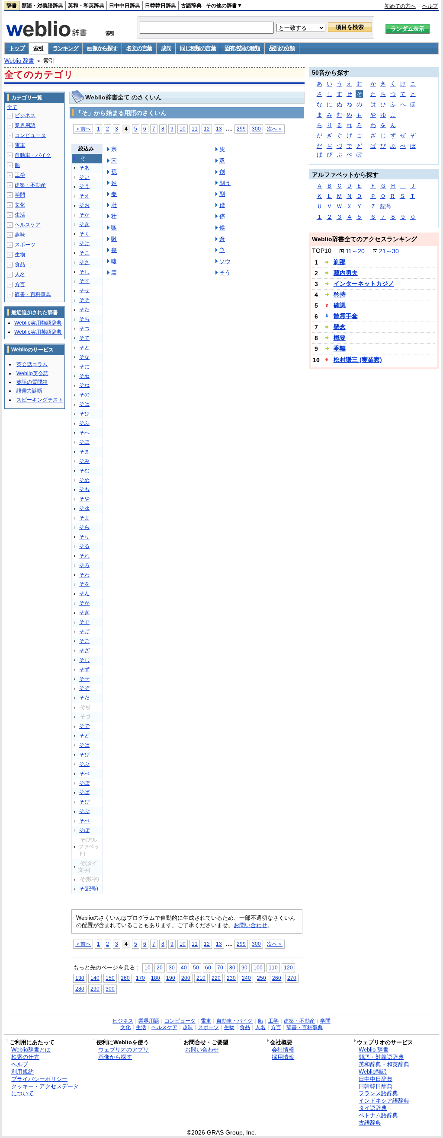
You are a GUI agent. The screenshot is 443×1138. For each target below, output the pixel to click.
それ (84, 556)
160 (125, 978)
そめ (84, 480)
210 (200, 978)
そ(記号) (88, 889)
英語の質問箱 (32, 382)
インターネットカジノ (364, 283)
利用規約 (22, 1071)
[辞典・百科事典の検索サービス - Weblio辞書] (46, 34)
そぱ (84, 792)
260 (276, 978)
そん (84, 593)
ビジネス (25, 115)
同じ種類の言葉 (197, 48)
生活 (20, 215)
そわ (84, 575)
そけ (84, 243)
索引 (38, 48)
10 (183, 128)
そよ (84, 518)
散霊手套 (346, 315)
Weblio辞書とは (31, 1049)
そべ (84, 774)
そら (84, 527)
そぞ (84, 688)
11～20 (355, 251)
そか (84, 215)
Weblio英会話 (32, 373)
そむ (84, 471)
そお (84, 205)
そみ (84, 461)
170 (140, 978)
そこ (84, 253)
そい (84, 177)
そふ (84, 423)
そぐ (84, 622)
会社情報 (283, 1049)
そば (84, 745)
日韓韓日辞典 (160, 5)
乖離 (340, 348)
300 (256, 128)
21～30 (389, 251)
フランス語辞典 (378, 1093)
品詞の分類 (282, 48)
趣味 (20, 235)
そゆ (84, 508)
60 (208, 967)
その (84, 395)
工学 (20, 175)
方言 (20, 284)
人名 (20, 274)
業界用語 (25, 125)
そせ (84, 290)
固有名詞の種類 (242, 48)
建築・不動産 (30, 185)
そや (84, 499)
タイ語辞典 (373, 1108)
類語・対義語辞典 (42, 5)
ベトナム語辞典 (378, 1115)
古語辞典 (191, 5)
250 (261, 978)
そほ (84, 442)
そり (84, 537)
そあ (84, 168)
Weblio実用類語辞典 (38, 323)
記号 (386, 206)
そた (84, 309)
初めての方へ (400, 6)
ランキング (65, 48)
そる (84, 546)
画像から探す (102, 48)
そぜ (84, 679)
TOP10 (321, 250)
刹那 (340, 261)
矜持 (340, 294)
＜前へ (83, 128)
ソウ (225, 261)
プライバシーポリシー (39, 1079)
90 (244, 967)
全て (12, 107)
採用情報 (283, 1057)
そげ (84, 631)
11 (195, 128)
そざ (84, 650)
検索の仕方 (25, 1057)
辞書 (11, 5)
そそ (84, 300)
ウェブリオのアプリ (123, 1049)
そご (84, 641)
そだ (84, 698)
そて (84, 338)
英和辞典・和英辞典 (384, 1064)
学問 (20, 195)
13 (219, 128)
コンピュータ (30, 135)
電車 (20, 145)
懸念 (340, 326)
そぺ (84, 821)
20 (160, 967)
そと (84, 347)
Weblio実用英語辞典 (38, 332)
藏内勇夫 (346, 272)
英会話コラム (32, 364)
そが (84, 603)
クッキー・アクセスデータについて (45, 1090)
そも (84, 489)
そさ (84, 262)
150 (110, 978)
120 (288, 967)
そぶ (84, 764)
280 (79, 988)
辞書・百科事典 (33, 294)
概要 (340, 337)
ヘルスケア (28, 225)
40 (184, 967)
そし (84, 272)
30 (172, 967)
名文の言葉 (139, 48)
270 (291, 978)
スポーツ (25, 245)
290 (95, 988)
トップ (16, 48)
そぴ (84, 802)
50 (196, 967)
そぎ (84, 612)
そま (84, 452)
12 (207, 128)
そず (84, 669)
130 (79, 978)
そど (84, 736)
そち (84, 319)
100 (258, 967)
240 (246, 978)
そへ (84, 433)
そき (84, 224)
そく (84, 234)
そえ (84, 196)
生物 (20, 255)
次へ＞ (274, 128)
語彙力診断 (29, 391)
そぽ (84, 830)
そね (84, 385)
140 (95, 978)
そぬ (84, 376)
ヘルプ (430, 6)
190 (170, 978)
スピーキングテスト (39, 400)
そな (84, 357)
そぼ (84, 783)
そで (84, 726)
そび (84, 755)
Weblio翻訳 (373, 1071)
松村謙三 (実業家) (358, 359)
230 (231, 978)
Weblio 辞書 (19, 60)
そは (84, 404)
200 (185, 978)
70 (220, 967)
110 (273, 967)
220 (216, 978)
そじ (84, 660)
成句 (166, 48)
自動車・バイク (33, 155)
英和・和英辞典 (86, 5)
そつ (84, 328)
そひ (84, 414)
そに (84, 366)
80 (232, 967)
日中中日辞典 (124, 5)
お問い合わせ (250, 925)
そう (84, 186)
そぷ (84, 811)
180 (155, 978)
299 (241, 128)
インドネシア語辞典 (384, 1100)
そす (84, 281)
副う (225, 183)
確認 (340, 305)
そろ (84, 565)
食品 (20, 264)
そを (84, 584)
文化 (20, 205)
